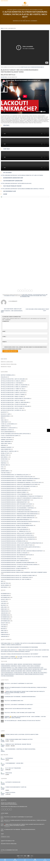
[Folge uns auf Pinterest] (11, 809)
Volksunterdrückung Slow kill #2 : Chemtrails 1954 (16, 577)
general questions (6, 439)
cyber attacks (5, 425)
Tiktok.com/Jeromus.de (7, 672)
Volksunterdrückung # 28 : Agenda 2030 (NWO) (14, 490)
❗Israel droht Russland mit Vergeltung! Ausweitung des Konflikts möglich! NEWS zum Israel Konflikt (25, 650)
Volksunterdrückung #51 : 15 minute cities (13, 566)
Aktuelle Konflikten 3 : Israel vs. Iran (12, 396)
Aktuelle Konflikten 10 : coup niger (11, 382)
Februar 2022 (4, 634)
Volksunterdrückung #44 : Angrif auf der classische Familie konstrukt (22, 550)
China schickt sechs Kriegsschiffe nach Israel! (18, 708)
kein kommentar (5, 449)
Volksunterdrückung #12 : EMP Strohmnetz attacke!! (30, 9)
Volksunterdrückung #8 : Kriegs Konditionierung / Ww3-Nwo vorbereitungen (24, 572)
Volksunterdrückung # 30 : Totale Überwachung (15, 494)
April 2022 (3, 630)
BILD (2, 28)
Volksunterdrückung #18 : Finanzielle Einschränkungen (17, 515)
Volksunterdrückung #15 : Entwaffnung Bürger (15, 509)
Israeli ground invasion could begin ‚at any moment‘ (22, 653)
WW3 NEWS (4, 587)
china (19, 665)
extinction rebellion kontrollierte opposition (15, 433)
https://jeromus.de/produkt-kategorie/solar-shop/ (16, 183)
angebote (3, 836)
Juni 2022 (3, 626)
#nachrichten (9, 664)
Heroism (3, 445)
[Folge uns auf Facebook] (2, 809)
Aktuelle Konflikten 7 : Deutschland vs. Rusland (15, 406)
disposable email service (8, 649)
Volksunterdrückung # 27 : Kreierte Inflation (14, 488)
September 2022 (5, 620)
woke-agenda (5, 585)
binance (3, 647)
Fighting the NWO (6, 437)
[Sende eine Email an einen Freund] (23, 291)
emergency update (6, 429)
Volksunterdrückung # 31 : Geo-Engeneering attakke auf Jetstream (21, 496)
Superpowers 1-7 (6, 470)
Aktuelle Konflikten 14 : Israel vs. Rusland (13, 390)
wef (31, 672)
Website (4, 341)
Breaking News (5, 416)
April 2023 (3, 607)
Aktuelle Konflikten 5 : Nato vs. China (12, 400)
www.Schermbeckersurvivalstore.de (34, 674)
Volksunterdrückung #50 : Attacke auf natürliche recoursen (19, 564)
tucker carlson (18, 672)
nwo (41, 295)
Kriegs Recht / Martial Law (8, 451)
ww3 (28, 296)
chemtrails (14, 665)
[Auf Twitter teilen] (21, 291)
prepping (34, 670)
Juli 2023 (3, 601)
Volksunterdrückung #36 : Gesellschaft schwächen (16, 533)
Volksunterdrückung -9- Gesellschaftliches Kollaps (16, 476)
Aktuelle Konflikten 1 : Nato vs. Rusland (13, 378)
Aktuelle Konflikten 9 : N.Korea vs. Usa (12, 410)
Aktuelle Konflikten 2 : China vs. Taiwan (12, 394)
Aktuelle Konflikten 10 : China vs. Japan (12, 380)
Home (5, 194)
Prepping (15, 9)
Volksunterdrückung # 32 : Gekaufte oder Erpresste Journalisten (20, 498)
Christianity (4, 421)
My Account (7, 172)
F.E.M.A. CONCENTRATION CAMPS (9, 435)
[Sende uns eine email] (9, 809)
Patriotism (4, 459)
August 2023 (4, 599)
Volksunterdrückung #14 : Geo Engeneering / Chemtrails (17, 507)
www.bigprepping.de (9, 674)
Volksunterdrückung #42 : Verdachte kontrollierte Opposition (20, 546)
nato (41, 669)
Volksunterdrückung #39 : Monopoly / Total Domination (18, 539)
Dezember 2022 (5, 615)
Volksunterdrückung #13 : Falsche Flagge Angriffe (16, 505)
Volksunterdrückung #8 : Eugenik (11, 570)
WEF (2, 581)
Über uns (20, 857)
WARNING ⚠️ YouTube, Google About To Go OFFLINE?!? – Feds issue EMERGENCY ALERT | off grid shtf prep (24, 657)
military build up (27, 669)
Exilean (3, 653)
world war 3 (44, 672)
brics (2, 418)
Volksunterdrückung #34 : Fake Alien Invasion (14, 529)
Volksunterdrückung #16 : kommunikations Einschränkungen (19, 511)
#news (15, 664)
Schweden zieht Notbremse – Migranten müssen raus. (20, 696)
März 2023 (4, 609)
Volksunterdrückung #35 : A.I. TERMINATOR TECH (15, 531)
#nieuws (20, 664)
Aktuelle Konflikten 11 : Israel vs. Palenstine (14, 384)
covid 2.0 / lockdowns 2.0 (8, 423)
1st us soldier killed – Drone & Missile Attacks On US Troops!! (23, 720)
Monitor (3, 77)
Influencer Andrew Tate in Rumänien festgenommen (23, 647)
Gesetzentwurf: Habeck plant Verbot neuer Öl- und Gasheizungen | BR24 (12, 310)
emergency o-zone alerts (8, 427)
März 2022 (4, 632)
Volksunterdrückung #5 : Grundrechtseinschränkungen (17, 562)
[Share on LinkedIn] (27, 291)
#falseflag (4, 377)
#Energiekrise (35, 67)
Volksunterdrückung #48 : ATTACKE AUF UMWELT (15, 558)
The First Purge (5, 472)
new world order (5, 670)
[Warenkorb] (48, 4)
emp (16, 667)
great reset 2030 (5, 443)
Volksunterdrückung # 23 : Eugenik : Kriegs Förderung (17, 480)
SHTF (2, 468)
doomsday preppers (6, 667)
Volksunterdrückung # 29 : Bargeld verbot (13, 492)
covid (28, 665)
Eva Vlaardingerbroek (7, 431)
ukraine (25, 672)
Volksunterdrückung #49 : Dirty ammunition (14, 560)
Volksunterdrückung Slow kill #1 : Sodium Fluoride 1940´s (18, 575)
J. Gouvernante (33, 20)
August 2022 (4, 622)
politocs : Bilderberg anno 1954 (14, 700)
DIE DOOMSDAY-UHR (9, 191)
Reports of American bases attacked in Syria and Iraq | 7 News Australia (26, 687)
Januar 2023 (4, 613)
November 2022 (5, 616)
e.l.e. (13, 667)
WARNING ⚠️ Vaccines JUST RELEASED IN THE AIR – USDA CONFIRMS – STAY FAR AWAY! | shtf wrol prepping (25, 717)
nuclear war (19, 670)
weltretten (36, 672)
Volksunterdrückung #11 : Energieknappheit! (14, 502)
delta (32, 665)
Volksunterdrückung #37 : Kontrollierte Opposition (16, 535)
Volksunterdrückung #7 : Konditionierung (13, 568)
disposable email (6, 643)
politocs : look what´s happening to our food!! (19, 683)
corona (24, 665)
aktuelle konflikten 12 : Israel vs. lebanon (13, 386)
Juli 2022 (3, 624)
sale (8, 836)
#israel (3, 664)
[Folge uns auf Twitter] (6, 809)
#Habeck (41, 67)
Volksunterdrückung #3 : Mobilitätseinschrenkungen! (17, 525)
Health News (4, 656)
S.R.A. (2, 466)
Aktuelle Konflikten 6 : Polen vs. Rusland (13, 404)
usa (29, 672)
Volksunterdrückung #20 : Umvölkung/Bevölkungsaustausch (19, 521)
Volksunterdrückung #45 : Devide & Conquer (14, 552)
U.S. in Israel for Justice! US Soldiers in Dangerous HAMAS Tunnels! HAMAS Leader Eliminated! (23, 644)
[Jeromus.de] (25, 4)
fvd (42, 667)
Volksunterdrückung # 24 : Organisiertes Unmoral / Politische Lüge (21, 482)
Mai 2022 (3, 628)
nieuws (37, 295)
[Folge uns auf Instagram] (4, 809)
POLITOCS (3, 461)
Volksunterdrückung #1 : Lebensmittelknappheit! (15, 500)
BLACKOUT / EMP (5, 414)
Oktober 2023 (5, 595)
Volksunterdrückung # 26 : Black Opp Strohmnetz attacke (18, 486)
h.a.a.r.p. (9, 669)
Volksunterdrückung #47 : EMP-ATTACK (12, 556)
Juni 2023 (3, 603)
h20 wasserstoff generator (12, 180)
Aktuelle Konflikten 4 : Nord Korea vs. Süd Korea (15, 398)
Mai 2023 (3, 605)
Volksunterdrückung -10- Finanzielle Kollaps (14, 474)
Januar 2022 (4, 636)
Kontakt (28, 857)
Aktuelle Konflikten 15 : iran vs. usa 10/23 (13, 392)
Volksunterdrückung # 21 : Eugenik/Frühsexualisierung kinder (19, 478)
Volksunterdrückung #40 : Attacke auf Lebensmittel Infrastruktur (21, 543)
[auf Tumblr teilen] (29, 291)
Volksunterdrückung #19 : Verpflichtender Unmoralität (18, 517)
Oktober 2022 (5, 618)
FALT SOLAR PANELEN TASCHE (12, 186)
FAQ (31, 857)
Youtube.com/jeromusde (7, 675)
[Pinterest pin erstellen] (25, 291)
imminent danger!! (6, 447)
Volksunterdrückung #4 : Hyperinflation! (13, 541)
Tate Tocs (6, 149)
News (23, 857)
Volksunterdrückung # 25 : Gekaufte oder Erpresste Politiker (19, 484)
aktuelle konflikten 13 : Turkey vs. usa (12, 388)
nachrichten (32, 295)
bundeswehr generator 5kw (13, 177)
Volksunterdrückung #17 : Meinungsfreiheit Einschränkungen (19, 513)
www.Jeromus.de (20, 674)
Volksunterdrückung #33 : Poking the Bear (13, 527)
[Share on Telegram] (32, 291)
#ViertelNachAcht (26, 67)
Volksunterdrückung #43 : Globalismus (12, 548)
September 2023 (5, 597)
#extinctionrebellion (7, 375)
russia (39, 670)
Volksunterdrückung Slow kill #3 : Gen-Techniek (15, 579)
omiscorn (28, 670)
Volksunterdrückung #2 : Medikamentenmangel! (15, 519)
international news (17, 669)
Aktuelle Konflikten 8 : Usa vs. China (11, 408)
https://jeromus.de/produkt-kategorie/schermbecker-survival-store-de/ (22, 188)
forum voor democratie (34, 667)
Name (4, 331)
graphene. (3, 669)
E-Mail (4, 336)
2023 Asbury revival (27, 664)
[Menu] (1, 3)
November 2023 (5, 593)
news (45, 669)
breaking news (25, 295)
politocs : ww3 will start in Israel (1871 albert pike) (20, 712)
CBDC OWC (4, 420)
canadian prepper (5, 665)
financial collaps (22, 667)
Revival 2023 (4, 464)
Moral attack (5, 453)
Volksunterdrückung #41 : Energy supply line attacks (16, 545)
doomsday (37, 665)
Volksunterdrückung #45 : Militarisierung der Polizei (16, 554)
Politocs (6, 125)
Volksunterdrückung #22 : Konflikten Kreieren (15, 523)
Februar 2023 (4, 611)
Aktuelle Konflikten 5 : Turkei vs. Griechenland (15, 402)
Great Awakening (6, 441)
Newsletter (4, 455)
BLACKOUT (4, 412)
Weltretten (4, 583)
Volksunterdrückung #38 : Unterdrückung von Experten (18, 537)
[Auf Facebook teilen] (18, 291)
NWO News (9, 9)
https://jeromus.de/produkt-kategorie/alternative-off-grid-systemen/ (22, 175)
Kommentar (5, 321)
